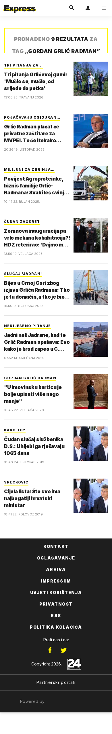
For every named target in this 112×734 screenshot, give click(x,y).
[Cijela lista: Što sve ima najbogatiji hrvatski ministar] (91, 496)
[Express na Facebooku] (50, 650)
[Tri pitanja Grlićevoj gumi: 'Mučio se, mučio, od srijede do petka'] (91, 79)
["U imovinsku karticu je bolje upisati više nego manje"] (91, 391)
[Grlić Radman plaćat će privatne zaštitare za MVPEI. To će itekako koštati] (91, 131)
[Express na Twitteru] (63, 650)
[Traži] (72, 8)
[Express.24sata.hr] (19, 3)
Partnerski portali (56, 682)
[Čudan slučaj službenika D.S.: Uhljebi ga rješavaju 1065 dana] (91, 443)
